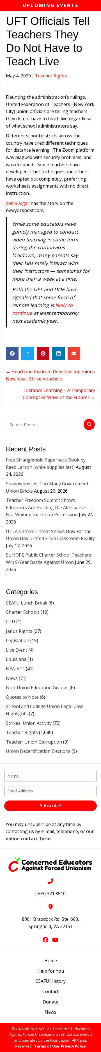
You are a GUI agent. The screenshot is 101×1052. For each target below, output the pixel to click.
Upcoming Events (51, 5)
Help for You (50, 971)
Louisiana (16, 659)
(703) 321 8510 (50, 893)
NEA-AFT (15, 669)
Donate (50, 1002)
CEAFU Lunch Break (26, 603)
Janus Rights (19, 631)
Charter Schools (23, 612)
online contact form (28, 839)
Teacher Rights (51, 76)
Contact (50, 991)
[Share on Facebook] (12, 353)
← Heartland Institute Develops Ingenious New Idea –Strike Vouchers (50, 375)
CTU (10, 622)
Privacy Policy (73, 1046)
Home (50, 961)
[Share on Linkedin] (58, 353)
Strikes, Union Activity (29, 723)
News (12, 678)
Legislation (17, 640)
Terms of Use (46, 1046)
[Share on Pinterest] (43, 353)
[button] (50, 805)
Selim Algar (17, 203)
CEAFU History (50, 981)
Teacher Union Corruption (34, 742)
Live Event (16, 650)
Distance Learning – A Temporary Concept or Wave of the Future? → (59, 394)
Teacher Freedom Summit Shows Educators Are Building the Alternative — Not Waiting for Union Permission (49, 507)
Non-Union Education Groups (37, 687)
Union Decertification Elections (38, 751)
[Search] (89, 424)
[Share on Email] (74, 353)
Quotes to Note (22, 697)
